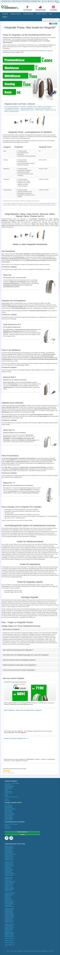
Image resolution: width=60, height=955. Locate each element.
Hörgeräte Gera (8, 880)
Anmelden (45, 1)
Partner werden (8, 826)
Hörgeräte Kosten (8, 788)
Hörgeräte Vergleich (15, 14)
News (50, 14)
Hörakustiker (19, 520)
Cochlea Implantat (8, 793)
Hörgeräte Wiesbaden (9, 932)
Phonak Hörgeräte (8, 807)
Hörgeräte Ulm (8, 931)
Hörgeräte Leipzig (8, 899)
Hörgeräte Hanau (8, 885)
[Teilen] (50, 23)
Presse (15, 951)
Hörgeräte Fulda (8, 878)
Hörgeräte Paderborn (9, 918)
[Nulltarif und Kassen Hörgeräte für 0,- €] (30, 748)
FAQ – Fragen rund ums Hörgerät (12, 783)
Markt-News (57, 1)
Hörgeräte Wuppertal (9, 936)
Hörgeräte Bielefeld (9, 851)
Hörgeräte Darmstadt (9, 859)
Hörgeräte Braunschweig (10, 854)
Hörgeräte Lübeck (8, 902)
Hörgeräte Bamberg (9, 847)
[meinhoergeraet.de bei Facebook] (7, 837)
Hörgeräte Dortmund (9, 861)
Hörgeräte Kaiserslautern (10, 893)
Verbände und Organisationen (11, 797)
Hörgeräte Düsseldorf (9, 865)
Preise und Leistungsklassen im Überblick (15, 106)
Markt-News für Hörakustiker (11, 824)
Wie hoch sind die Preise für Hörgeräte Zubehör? (19, 660)
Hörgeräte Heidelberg (9, 888)
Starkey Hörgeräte (8, 817)
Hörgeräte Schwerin (9, 928)
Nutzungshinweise (28, 951)
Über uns (7, 825)
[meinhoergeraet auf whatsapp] (54, 23)
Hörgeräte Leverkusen (9, 901)
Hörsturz (6, 795)
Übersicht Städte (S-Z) (9, 944)
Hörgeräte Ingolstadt (9, 889)
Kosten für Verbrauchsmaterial (43, 108)
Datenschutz (20, 951)
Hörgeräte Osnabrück (9, 916)
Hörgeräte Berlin (8, 850)
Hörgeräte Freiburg (9, 877)
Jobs (12, 951)
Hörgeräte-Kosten (31, 106)
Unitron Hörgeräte (8, 815)
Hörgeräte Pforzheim (9, 920)
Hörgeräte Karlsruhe (9, 894)
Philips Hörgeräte (8, 811)
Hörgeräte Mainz (8, 905)
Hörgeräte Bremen (9, 855)
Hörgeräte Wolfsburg (9, 933)
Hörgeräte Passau (8, 919)
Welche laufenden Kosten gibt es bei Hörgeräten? (19, 665)
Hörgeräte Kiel (8, 897)
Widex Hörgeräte (8, 810)
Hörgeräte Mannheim (9, 906)
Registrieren (51, 1)
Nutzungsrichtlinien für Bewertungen (40, 951)
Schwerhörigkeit (8, 791)
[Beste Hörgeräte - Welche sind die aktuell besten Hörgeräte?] (30, 720)
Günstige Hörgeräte (14, 111)
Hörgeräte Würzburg (9, 935)
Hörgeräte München (9, 910)
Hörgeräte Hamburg (9, 884)
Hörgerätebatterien (9, 787)
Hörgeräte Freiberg (9, 875)
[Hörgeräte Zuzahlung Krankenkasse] (30, 692)
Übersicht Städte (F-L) (9, 940)
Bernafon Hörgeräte (9, 818)
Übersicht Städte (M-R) (9, 942)
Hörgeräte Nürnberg (9, 912)
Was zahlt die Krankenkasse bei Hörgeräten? (18, 650)
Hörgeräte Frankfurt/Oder (10, 873)
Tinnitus (6, 794)
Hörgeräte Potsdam (9, 922)
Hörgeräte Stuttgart (9, 929)
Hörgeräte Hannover (9, 886)
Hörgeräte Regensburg (10, 924)
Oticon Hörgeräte (8, 806)
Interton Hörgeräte (8, 819)
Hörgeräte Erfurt (8, 867)
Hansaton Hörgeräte (9, 813)
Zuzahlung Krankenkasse (27, 108)
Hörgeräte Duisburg (9, 864)
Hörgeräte (5, 14)
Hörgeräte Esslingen (9, 869)
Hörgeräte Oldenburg (9, 915)
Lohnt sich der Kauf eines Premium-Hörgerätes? (19, 670)
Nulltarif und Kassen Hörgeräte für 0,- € (16, 738)
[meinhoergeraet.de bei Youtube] (11, 837)
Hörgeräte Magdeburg (9, 903)
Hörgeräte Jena (8, 890)
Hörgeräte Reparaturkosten (12, 109)
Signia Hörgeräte (8, 805)
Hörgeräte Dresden (9, 863)
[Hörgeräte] (10, 6)
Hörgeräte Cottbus (8, 858)
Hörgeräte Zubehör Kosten (27, 109)
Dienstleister (7, 828)
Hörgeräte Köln (8, 898)
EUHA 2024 (7, 800)
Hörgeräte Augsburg (9, 846)
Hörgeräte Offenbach (9, 914)
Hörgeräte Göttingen (9, 882)
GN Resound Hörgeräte (10, 814)
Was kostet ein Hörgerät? (11, 629)
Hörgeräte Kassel (8, 895)
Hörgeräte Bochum (9, 852)
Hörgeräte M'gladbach (9, 908)
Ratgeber (4, 17)
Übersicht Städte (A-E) (9, 938)
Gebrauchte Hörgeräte (9, 786)
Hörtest (6, 790)
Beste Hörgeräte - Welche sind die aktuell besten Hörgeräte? (23, 710)
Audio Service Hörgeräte (10, 809)
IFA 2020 (6, 799)
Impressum (51, 951)
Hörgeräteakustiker (28, 14)
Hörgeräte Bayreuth (9, 848)
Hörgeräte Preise (8, 784)
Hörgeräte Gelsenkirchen (10, 881)
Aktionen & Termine (41, 14)
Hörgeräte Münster (9, 911)
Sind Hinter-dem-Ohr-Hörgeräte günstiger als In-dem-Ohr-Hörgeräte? (26, 655)
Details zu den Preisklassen (45, 106)
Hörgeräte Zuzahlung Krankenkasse (15, 682)
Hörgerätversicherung (35, 575)
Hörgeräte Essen (8, 868)
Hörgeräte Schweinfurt (9, 927)
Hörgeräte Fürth (8, 871)
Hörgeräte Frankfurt (9, 872)
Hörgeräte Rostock (9, 925)
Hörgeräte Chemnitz (9, 857)
